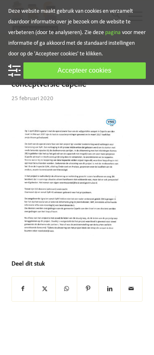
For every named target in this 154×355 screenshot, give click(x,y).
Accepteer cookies (84, 70)
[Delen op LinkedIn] (109, 289)
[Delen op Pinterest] (88, 289)
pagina (113, 33)
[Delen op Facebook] (23, 289)
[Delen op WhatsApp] (66, 289)
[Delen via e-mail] (131, 289)
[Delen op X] (44, 289)
